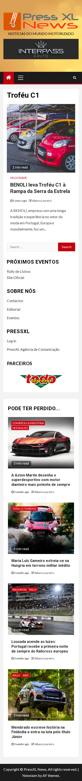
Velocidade (18, 177)
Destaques (20, 428)
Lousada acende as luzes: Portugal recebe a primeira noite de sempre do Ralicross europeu (39, 646)
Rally (33, 589)
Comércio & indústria (28, 423)
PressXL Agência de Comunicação (33, 349)
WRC (26, 675)
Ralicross (19, 589)
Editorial (13, 309)
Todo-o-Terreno (24, 508)
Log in (11, 341)
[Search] (74, 77)
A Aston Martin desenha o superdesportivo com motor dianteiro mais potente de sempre (40, 480)
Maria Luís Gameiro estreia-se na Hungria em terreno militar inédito (40, 563)
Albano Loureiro (42, 200)
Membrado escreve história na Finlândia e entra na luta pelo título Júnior (40, 732)
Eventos (13, 318)
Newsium (29, 775)
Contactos (15, 300)
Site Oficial (15, 277)
